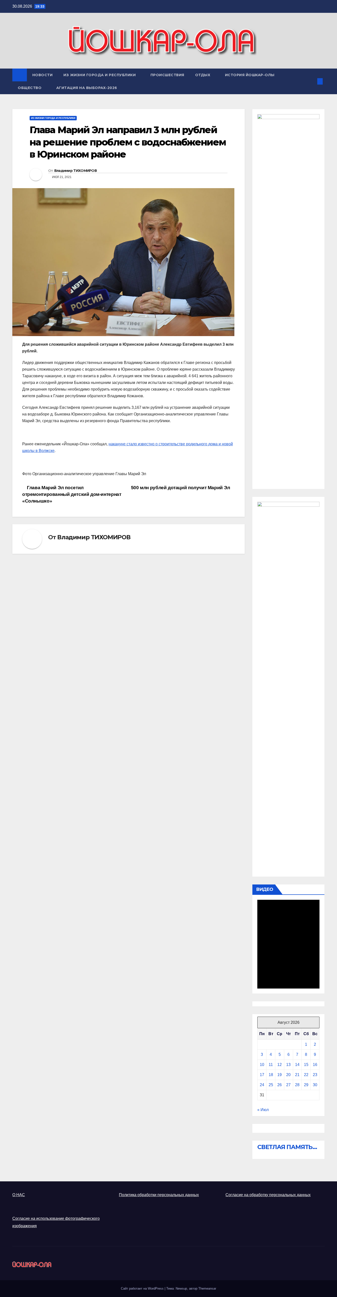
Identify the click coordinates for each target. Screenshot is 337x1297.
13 (288, 1065)
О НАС (18, 1195)
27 (288, 1085)
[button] (311, 81)
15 (306, 1065)
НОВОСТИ (42, 75)
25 (271, 1085)
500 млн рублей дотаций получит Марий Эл (181, 487)
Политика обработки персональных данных (159, 1195)
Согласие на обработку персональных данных (268, 1195)
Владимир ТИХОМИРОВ (75, 170)
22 (306, 1075)
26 (279, 1085)
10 (262, 1065)
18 (271, 1075)
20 (288, 1075)
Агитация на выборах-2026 (86, 88)
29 (306, 1085)
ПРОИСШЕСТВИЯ (167, 75)
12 (279, 1065)
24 (262, 1085)
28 (297, 1085)
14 (297, 1065)
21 (297, 1075)
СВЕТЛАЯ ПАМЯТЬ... (287, 1147)
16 (315, 1065)
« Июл (263, 1110)
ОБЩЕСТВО (30, 88)
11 (271, 1065)
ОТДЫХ (203, 75)
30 (315, 1085)
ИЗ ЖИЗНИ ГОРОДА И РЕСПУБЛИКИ (100, 75)
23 (315, 1075)
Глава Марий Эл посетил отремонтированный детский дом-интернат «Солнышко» (71, 494)
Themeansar (207, 1288)
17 (262, 1075)
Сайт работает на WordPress (143, 1288)
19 (279, 1075)
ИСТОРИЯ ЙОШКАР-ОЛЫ (250, 75)
